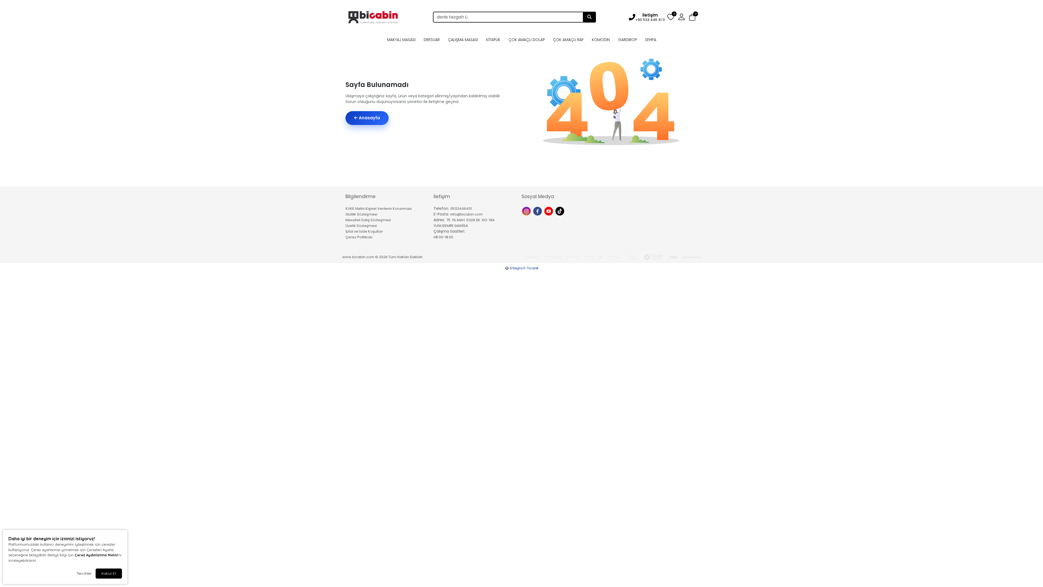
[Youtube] (549, 211)
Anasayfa (369, 118)
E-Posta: (441, 214)
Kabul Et (108, 573)
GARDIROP (627, 39)
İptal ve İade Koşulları (364, 231)
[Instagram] (527, 211)
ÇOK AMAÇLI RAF (568, 39)
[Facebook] (538, 211)
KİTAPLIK (493, 39)
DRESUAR (432, 39)
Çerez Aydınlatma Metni (96, 555)
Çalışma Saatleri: (449, 231)
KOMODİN (601, 39)
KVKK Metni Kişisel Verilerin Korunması (378, 208)
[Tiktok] (560, 211)
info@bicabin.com (466, 214)
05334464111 (461, 208)
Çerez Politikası (358, 237)
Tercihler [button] (84, 573)
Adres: (439, 220)
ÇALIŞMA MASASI (463, 39)
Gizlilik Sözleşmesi (361, 214)
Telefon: (441, 208)
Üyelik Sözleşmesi (361, 225)
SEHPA (650, 39)
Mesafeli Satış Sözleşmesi (368, 220)
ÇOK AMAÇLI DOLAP (526, 39)
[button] (692, 17)
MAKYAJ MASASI (401, 39)
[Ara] (589, 17)
